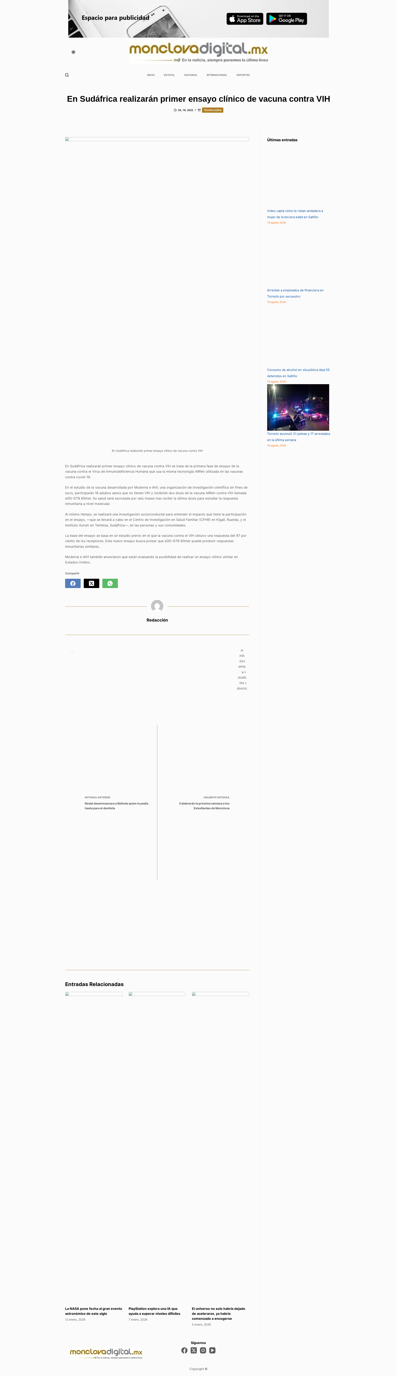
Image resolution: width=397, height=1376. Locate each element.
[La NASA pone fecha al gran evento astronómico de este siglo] (93, 1147)
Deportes (243, 75)
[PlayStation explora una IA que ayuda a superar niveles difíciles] (157, 1147)
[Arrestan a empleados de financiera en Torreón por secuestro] (298, 256)
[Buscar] (67, 75)
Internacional (217, 75)
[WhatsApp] (110, 583)
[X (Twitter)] (91, 583)
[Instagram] (203, 1350)
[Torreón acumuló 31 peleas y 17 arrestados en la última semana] (298, 407)
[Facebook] (73, 583)
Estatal (169, 75)
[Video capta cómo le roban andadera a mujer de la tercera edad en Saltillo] (298, 177)
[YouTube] (212, 1350)
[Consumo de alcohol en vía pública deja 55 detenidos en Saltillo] (298, 336)
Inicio (151, 75)
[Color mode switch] (73, 52)
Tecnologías (213, 110)
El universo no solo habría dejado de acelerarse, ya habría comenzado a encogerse (218, 1314)
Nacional (190, 75)
